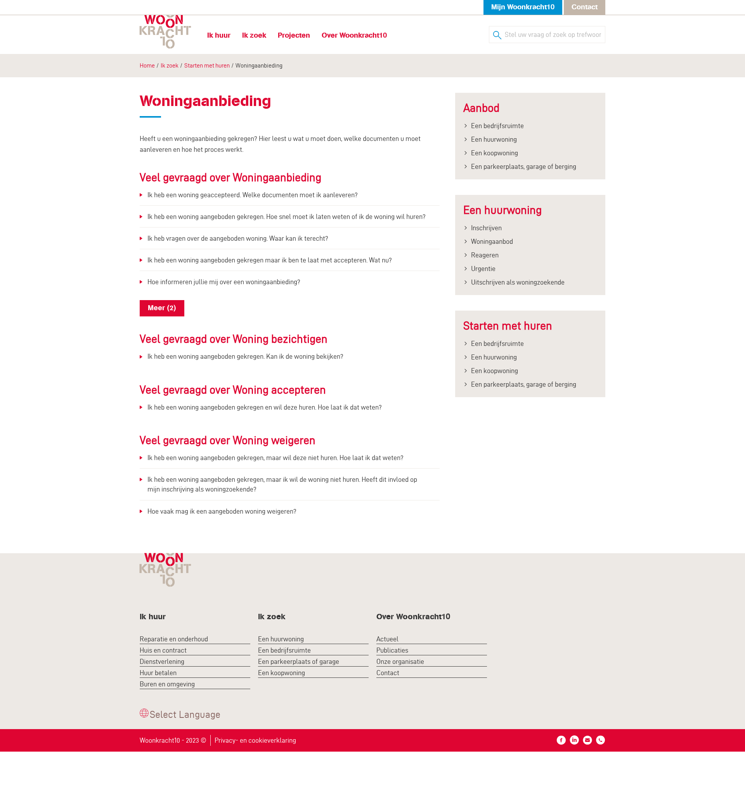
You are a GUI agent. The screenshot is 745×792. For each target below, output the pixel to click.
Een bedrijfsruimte (497, 125)
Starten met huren (207, 65)
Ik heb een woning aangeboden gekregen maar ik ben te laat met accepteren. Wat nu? (269, 260)
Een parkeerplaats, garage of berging (523, 166)
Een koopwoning (494, 152)
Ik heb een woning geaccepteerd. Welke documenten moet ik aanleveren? (252, 194)
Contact (585, 7)
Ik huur (218, 35)
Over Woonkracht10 (354, 35)
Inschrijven (486, 227)
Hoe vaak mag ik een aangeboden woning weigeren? (221, 511)
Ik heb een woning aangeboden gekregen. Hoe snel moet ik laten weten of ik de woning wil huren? (286, 216)
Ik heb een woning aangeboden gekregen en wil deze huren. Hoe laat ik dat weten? (264, 407)
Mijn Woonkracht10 (522, 7)
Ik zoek (254, 35)
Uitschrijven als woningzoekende (518, 282)
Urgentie (483, 268)
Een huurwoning (494, 139)
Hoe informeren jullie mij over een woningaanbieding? (223, 281)
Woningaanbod (492, 241)
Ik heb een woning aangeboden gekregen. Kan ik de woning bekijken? (245, 356)
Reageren (485, 255)
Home (147, 65)
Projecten (294, 35)
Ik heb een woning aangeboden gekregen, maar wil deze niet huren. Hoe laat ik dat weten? (275, 457)
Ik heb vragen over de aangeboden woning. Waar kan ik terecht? (237, 238)
